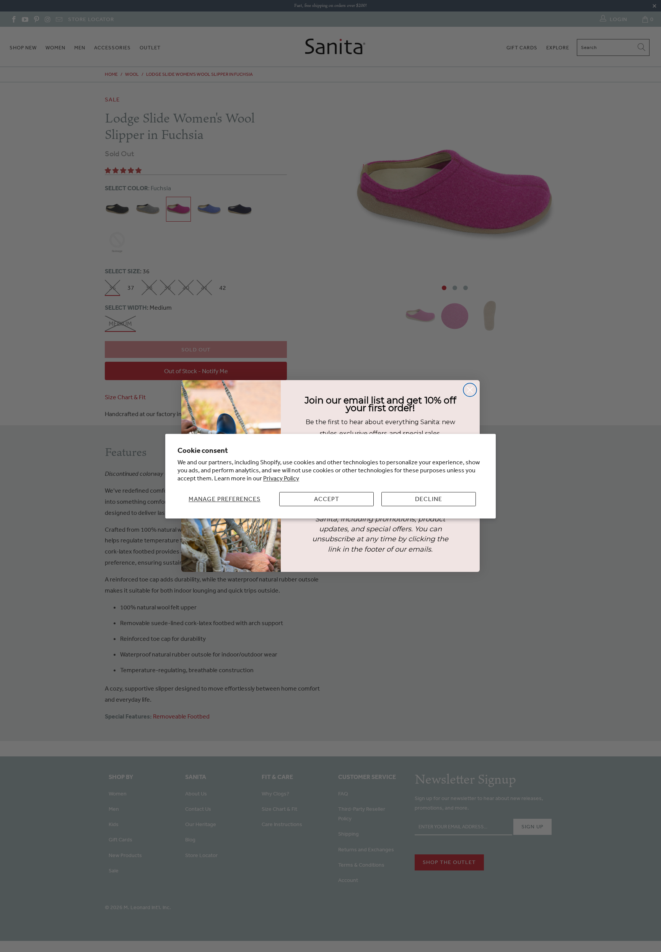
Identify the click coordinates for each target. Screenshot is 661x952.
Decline (428, 499)
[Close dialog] (470, 390)
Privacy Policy (281, 478)
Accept (326, 499)
